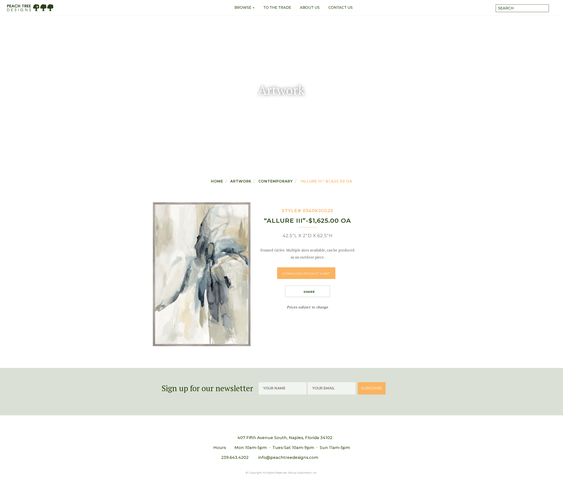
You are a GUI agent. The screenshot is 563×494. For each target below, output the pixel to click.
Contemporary (275, 181)
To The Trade (277, 7)
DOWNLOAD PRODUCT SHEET (306, 273)
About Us (310, 7)
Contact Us (340, 7)
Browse (243, 7)
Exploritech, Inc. (307, 472)
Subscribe (371, 388)
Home (217, 181)
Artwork (240, 181)
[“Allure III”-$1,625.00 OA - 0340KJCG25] (201, 274)
